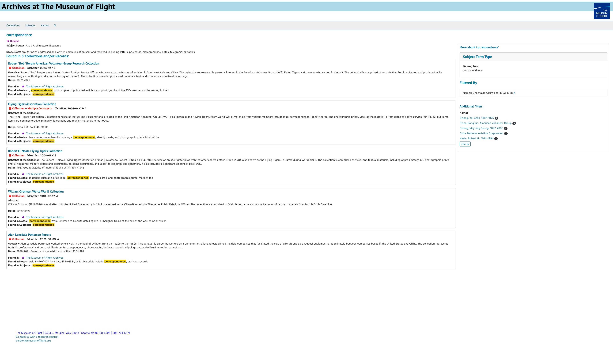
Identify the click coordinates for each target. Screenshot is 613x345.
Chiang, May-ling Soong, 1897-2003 (483, 128)
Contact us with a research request (37, 336)
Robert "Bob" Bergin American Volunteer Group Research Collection (53, 63)
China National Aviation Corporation (483, 133)
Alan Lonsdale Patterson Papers (29, 235)
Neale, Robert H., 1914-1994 (478, 138)
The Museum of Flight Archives (44, 86)
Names (45, 25)
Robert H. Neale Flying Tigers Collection (35, 151)
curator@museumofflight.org (33, 340)
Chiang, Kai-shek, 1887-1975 (478, 117)
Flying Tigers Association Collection (32, 104)
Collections (13, 25)
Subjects (30, 25)
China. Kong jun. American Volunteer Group (487, 123)
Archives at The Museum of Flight (58, 6)
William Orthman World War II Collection (36, 191)
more (464, 144)
